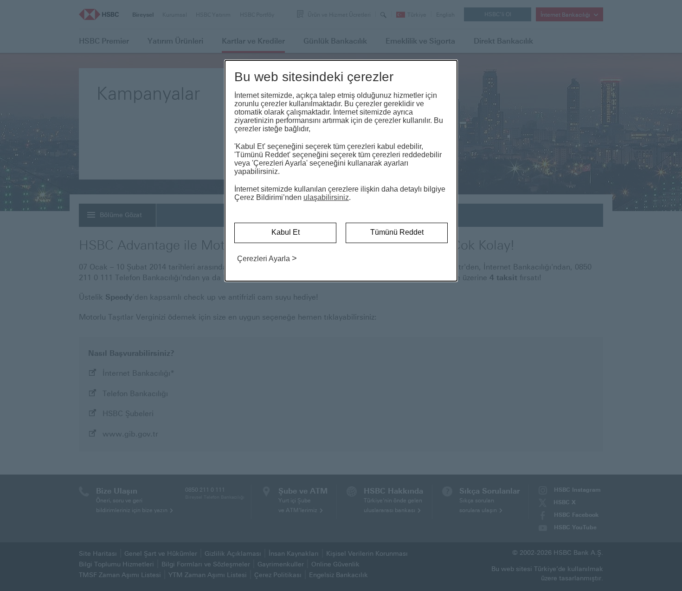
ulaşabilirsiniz (326, 197)
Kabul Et (285, 232)
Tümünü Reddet (397, 232)
